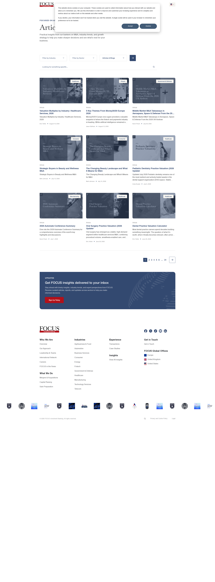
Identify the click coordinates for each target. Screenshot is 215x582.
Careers (43, 362)
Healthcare (78, 375)
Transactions (114, 344)
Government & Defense (83, 371)
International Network (48, 358)
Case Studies (114, 349)
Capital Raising (46, 382)
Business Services (81, 353)
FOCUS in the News (48, 366)
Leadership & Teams (48, 353)
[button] (53, 58)
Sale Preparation (46, 387)
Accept (130, 26)
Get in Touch (149, 344)
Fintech (77, 366)
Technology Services (82, 384)
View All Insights (115, 360)
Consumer (78, 358)
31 (165, 260)
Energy (77, 362)
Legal (173, 418)
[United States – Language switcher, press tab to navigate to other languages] (172, 4)
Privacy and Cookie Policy (158, 418)
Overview (43, 344)
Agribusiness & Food (82, 344)
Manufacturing (80, 380)
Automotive (78, 349)
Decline (148, 26)
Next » (172, 260)
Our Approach (45, 349)
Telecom (77, 389)
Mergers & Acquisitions (49, 378)
